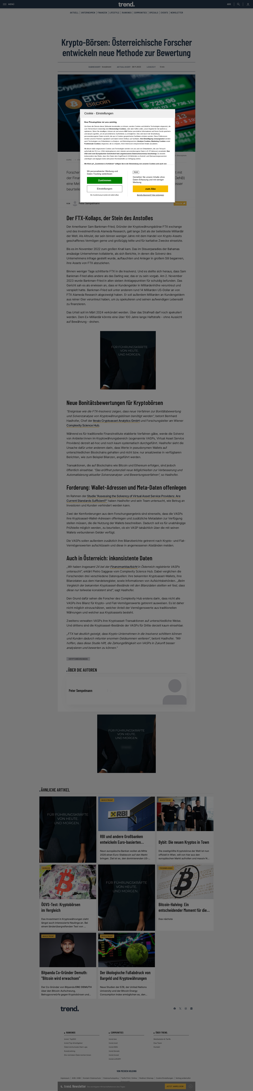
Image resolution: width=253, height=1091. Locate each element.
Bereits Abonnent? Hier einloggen (150, 195)
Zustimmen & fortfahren (104, 180)
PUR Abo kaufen (150, 188)
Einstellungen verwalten (104, 188)
